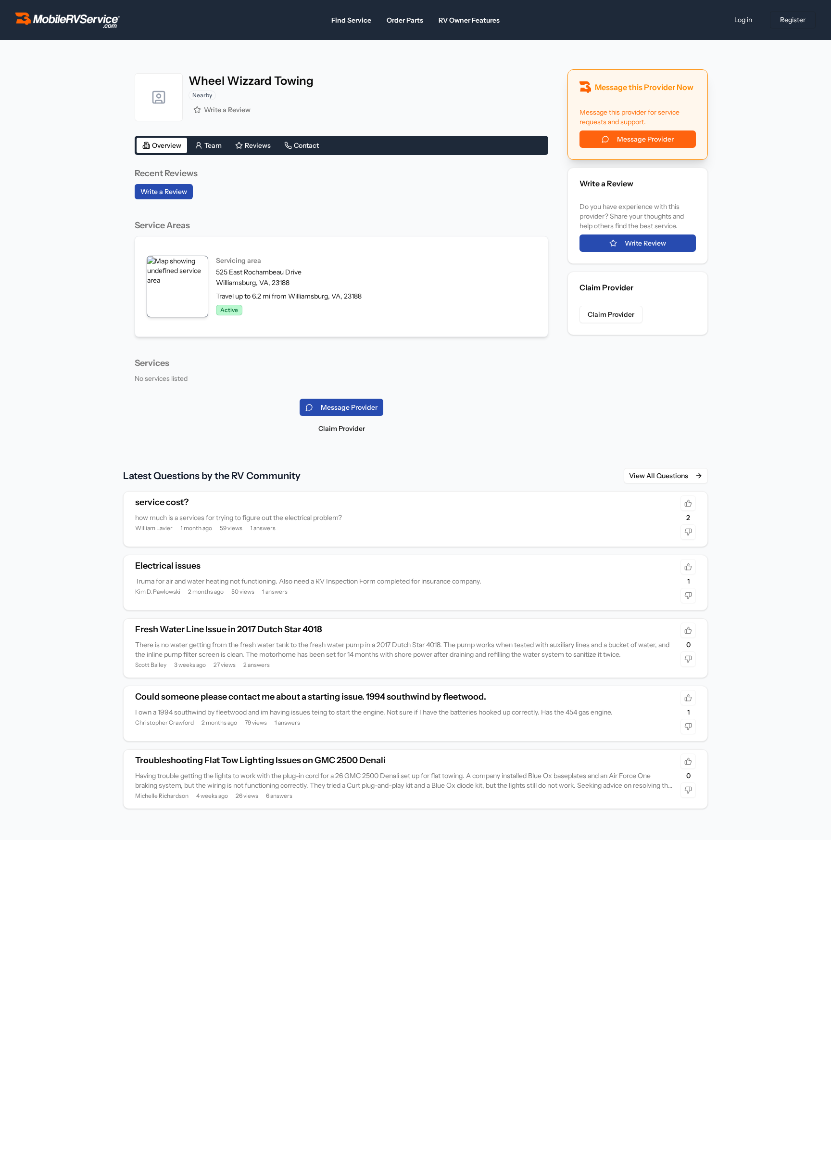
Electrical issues (168, 565)
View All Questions (658, 475)
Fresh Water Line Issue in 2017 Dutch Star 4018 (228, 629)
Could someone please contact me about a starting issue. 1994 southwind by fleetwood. (310, 696)
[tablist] (341, 145)
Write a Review (227, 109)
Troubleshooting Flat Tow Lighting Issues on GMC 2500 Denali (260, 760)
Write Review (645, 243)
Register (793, 19)
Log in (743, 19)
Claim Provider (341, 428)
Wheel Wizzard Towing (251, 81)
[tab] (162, 145)
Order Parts (405, 20)
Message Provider (645, 139)
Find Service (351, 20)
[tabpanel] (341, 275)
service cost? (162, 502)
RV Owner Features (469, 20)
